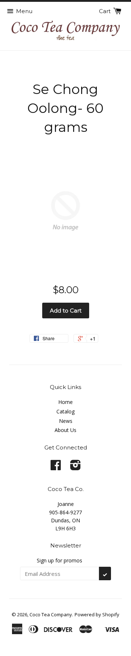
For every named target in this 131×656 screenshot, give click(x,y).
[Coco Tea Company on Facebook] (55, 467)
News (65, 420)
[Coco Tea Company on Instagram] (75, 467)
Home (65, 401)
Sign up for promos (59, 560)
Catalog (65, 411)
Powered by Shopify (97, 614)
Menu (24, 11)
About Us (65, 430)
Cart (105, 11)
